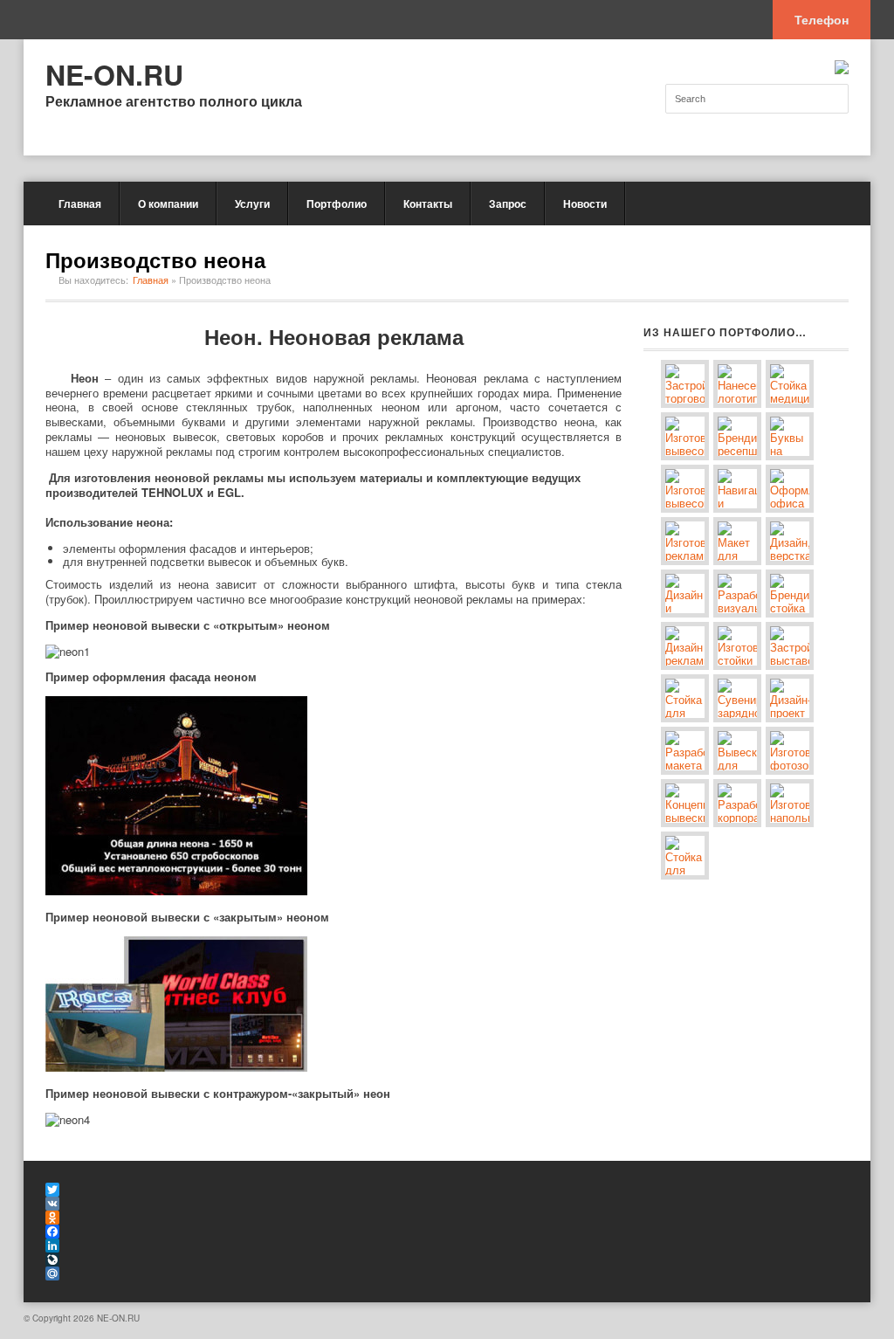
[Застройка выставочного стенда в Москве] (790, 646)
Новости (585, 203)
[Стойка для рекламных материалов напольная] (685, 856)
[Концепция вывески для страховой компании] (685, 803)
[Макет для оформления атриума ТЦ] (737, 541)
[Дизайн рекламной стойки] (685, 646)
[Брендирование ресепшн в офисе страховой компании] (737, 436)
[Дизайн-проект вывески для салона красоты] (790, 698)
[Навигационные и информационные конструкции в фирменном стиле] (737, 489)
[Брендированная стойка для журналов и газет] (790, 593)
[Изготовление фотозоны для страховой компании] (790, 751)
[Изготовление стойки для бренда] (737, 646)
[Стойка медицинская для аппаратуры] (790, 384)
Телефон (821, 19)
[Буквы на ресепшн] (790, 436)
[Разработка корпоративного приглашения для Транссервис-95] (737, 803)
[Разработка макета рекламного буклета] (685, 751)
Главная (79, 203)
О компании (168, 203)
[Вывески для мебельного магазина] (737, 751)
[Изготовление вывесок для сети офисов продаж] (685, 489)
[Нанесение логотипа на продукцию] (737, 384)
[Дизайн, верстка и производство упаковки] (790, 541)
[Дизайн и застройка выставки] (685, 593)
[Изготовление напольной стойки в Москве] (790, 803)
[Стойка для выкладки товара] (685, 698)
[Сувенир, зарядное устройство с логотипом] (737, 698)
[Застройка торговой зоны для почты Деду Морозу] (685, 384)
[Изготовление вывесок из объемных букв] (685, 436)
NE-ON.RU (114, 74)
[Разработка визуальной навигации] (737, 593)
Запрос (507, 203)
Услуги (252, 203)
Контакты (427, 203)
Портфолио (336, 203)
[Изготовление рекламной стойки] (685, 541)
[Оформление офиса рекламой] (790, 489)
